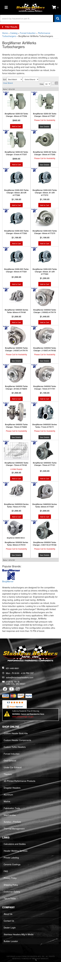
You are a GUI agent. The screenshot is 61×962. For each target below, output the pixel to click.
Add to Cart (16, 126)
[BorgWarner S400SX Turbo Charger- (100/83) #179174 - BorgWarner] (34, 289)
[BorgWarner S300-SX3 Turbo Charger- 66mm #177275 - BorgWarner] (34, 210)
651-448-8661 (12, 668)
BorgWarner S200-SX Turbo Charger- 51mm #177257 (16, 153)
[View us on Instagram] (18, 689)
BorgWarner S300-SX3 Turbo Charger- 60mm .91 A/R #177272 (45, 192)
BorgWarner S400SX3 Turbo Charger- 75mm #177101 (45, 464)
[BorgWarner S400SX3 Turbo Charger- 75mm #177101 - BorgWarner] (34, 442)
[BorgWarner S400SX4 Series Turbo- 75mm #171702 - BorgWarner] (6, 483)
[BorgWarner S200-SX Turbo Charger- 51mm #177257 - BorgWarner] (6, 131)
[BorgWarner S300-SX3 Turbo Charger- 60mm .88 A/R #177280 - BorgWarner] (6, 169)
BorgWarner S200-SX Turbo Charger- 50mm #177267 (44, 114)
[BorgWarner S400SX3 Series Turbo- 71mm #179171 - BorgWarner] (34, 404)
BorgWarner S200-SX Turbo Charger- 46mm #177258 (16, 114)
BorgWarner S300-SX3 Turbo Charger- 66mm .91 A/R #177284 (45, 271)
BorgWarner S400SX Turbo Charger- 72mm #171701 (44, 387)
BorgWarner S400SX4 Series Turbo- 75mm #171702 (16, 505)
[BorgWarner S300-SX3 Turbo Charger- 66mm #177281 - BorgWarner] (6, 248)
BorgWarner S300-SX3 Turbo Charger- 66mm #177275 (45, 232)
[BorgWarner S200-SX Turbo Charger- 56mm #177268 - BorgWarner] (34, 131)
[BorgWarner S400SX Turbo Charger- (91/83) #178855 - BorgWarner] (6, 365)
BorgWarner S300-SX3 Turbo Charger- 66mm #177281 (16, 270)
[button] (30, 18)
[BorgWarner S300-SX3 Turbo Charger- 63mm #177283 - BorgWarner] (6, 210)
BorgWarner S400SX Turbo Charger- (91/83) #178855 (16, 387)
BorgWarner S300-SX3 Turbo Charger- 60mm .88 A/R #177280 (16, 192)
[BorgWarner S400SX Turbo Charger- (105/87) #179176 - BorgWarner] (6, 327)
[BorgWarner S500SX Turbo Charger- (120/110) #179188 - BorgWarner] (34, 521)
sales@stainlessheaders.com (19, 677)
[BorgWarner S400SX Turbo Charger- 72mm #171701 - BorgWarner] (34, 365)
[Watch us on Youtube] (11, 689)
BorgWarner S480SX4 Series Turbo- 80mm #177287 (44, 505)
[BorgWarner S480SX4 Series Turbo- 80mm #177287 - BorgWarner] (34, 483)
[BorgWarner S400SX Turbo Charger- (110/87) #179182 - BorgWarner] (34, 327)
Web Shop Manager (40, 959)
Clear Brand (8, 83)
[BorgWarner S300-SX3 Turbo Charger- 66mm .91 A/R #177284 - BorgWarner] (34, 248)
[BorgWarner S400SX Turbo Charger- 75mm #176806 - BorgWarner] (6, 404)
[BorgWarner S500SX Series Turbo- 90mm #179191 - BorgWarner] (6, 521)
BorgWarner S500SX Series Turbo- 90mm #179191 (16, 543)
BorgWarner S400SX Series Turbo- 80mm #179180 (16, 311)
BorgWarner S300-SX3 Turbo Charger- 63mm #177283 (16, 232)
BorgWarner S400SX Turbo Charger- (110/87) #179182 (44, 349)
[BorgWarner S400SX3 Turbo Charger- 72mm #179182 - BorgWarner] (6, 442)
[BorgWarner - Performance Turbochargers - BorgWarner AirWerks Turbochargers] (11, 574)
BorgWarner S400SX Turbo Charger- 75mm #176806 (16, 425)
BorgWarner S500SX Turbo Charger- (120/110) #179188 (44, 543)
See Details (44, 126)
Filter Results (10, 26)
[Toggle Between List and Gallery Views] (55, 83)
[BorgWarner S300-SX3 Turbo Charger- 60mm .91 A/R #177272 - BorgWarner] (34, 169)
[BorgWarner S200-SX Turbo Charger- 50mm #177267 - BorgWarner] (34, 93)
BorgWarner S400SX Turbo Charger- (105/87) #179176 (16, 349)
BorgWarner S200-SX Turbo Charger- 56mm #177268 (44, 153)
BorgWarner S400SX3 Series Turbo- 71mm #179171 (44, 425)
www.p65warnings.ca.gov (23, 716)
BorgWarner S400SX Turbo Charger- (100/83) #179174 (44, 311)
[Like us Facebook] (5, 689)
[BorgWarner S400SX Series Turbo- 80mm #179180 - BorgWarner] (6, 289)
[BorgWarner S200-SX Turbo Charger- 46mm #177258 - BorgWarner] (6, 93)
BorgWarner (7, 581)
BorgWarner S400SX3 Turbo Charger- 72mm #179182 (16, 464)
